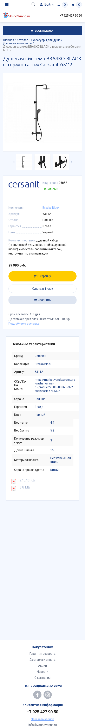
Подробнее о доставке (23, 323)
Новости (42, 671)
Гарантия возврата (42, 653)
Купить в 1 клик (42, 288)
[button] (70, 162)
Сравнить (44, 300)
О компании (42, 677)
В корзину (44, 276)
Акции (42, 665)
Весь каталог (44, 30)
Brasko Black (50, 207)
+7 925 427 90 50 (71, 15)
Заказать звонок (42, 719)
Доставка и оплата (42, 659)
